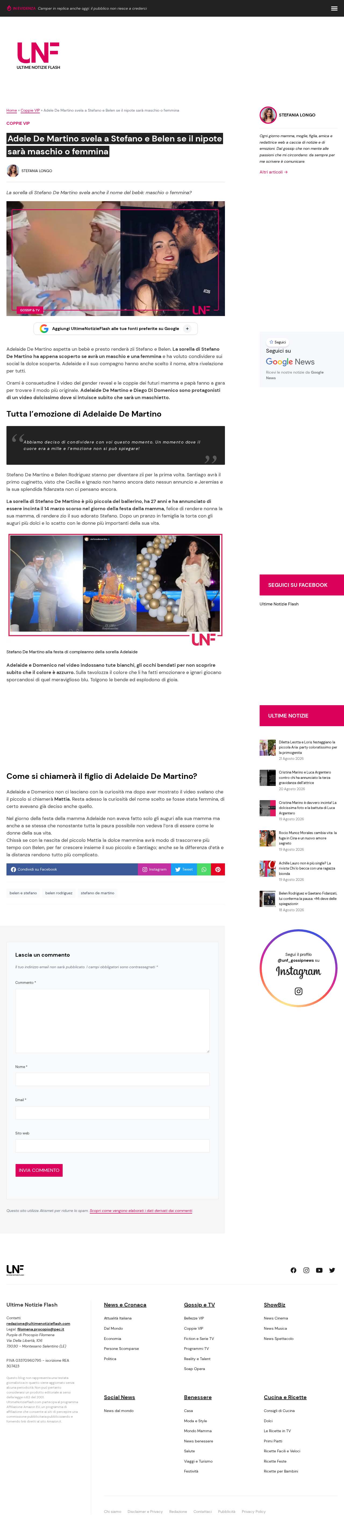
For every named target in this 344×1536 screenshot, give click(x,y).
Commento (25, 982)
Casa (188, 1410)
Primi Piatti (273, 1441)
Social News (119, 1397)
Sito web (22, 1133)
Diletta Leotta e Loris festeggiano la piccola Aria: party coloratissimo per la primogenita (308, 747)
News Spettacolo (278, 1338)
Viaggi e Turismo (198, 1461)
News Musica (275, 1328)
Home (11, 110)
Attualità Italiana (118, 1318)
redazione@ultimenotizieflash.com (38, 1323)
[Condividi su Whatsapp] (204, 869)
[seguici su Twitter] (332, 1270)
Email (20, 1100)
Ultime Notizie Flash (279, 604)
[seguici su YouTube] (319, 1270)
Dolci (268, 1420)
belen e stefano (23, 893)
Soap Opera (194, 1368)
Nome (21, 1067)
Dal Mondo (113, 1328)
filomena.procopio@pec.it (40, 1329)
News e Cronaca (125, 1304)
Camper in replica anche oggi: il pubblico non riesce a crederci (92, 8)
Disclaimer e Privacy (145, 1511)
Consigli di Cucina (279, 1410)
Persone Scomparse (121, 1348)
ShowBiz (274, 1304)
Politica (110, 1358)
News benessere (198, 1441)
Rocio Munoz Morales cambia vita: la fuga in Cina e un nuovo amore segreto (308, 838)
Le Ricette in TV (277, 1430)
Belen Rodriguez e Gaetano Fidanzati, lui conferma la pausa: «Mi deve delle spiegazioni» (308, 898)
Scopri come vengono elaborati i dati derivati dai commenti (141, 1210)
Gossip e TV (199, 1304)
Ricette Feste (275, 1461)
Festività (191, 1471)
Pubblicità (226, 1511)
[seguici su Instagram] (306, 1270)
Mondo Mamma (198, 1430)
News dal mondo (119, 1410)
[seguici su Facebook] (293, 1270)
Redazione (178, 1511)
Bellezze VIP (194, 1318)
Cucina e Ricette (285, 1397)
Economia (112, 1338)
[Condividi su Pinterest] (218, 869)
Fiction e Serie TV (199, 1338)
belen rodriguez (58, 893)
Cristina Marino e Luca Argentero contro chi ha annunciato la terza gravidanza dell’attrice (305, 777)
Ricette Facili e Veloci (282, 1451)
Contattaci (203, 1511)
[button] (334, 8)
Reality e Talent (197, 1358)
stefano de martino (97, 893)
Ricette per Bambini (281, 1471)
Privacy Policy (254, 1511)
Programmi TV (196, 1348)
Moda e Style (195, 1420)
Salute (189, 1451)
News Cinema (276, 1318)
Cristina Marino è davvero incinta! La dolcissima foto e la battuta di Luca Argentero (307, 807)
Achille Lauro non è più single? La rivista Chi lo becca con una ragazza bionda (307, 868)
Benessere (198, 1397)
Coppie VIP (30, 110)
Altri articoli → (274, 172)
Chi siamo (112, 1511)
